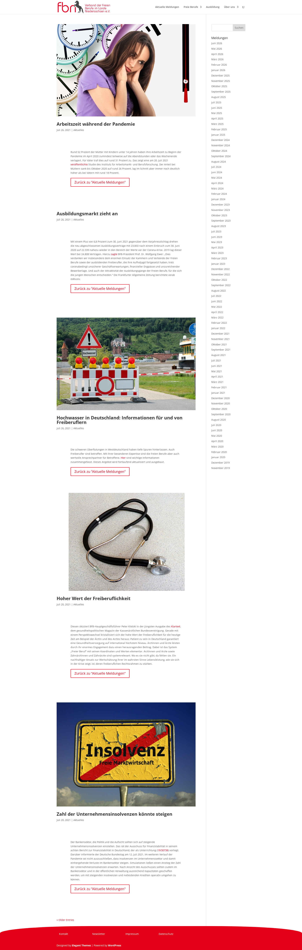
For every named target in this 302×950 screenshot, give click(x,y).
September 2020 (221, 414)
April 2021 (217, 376)
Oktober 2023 (219, 215)
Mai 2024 (216, 177)
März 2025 (217, 124)
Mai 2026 (216, 48)
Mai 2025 (216, 113)
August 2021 (218, 355)
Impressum (132, 934)
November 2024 (220, 145)
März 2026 (217, 59)
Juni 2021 (216, 366)
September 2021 (221, 349)
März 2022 (217, 317)
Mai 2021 (216, 371)
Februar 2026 (219, 64)
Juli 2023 (216, 231)
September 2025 (221, 91)
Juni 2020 (216, 430)
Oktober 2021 (219, 344)
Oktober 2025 (219, 86)
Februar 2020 (219, 452)
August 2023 (218, 226)
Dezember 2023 (220, 204)
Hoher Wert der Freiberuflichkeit (93, 598)
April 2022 (217, 312)
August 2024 (218, 161)
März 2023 (217, 253)
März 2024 (217, 188)
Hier (123, 457)
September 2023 (221, 220)
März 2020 (217, 446)
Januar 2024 (218, 199)
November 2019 (220, 468)
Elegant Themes (81, 945)
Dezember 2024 (220, 140)
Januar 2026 (218, 70)
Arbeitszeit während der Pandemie (96, 124)
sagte (114, 254)
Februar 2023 (219, 258)
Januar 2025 (218, 134)
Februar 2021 (219, 387)
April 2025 (217, 118)
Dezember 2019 (220, 462)
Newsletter (98, 934)
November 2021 (220, 339)
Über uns (229, 7)
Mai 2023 (216, 242)
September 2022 (221, 285)
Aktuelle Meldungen (167, 7)
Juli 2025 (216, 102)
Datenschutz (166, 934)
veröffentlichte (79, 164)
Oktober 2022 (219, 279)
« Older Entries (65, 920)
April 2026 (217, 54)
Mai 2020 (216, 435)
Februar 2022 (219, 322)
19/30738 (162, 850)
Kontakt (63, 934)
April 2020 (217, 441)
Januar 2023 (218, 263)
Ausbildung (213, 7)
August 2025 (218, 97)
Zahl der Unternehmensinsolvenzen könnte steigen (114, 814)
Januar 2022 (218, 328)
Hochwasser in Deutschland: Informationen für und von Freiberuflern (119, 420)
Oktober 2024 (219, 150)
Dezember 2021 (220, 333)
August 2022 (218, 290)
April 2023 (217, 247)
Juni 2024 (216, 172)
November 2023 (220, 210)
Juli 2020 (216, 425)
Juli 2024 (216, 166)
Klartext (175, 626)
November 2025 (220, 81)
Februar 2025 (219, 129)
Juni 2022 (216, 301)
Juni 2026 (216, 43)
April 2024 (217, 183)
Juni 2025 (216, 107)
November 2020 (220, 403)
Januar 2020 (218, 457)
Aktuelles (78, 130)
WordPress (114, 945)
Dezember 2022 (220, 269)
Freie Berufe (191, 7)
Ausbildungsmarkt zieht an (87, 213)
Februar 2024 (219, 193)
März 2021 (217, 382)
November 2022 (220, 274)
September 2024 (221, 156)
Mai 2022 (216, 306)
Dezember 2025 (220, 75)
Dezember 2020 (220, 398)
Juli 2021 (216, 360)
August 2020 (218, 419)
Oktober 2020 (219, 408)
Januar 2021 (218, 392)
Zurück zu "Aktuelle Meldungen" (100, 182)
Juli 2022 (216, 296)
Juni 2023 (216, 237)
